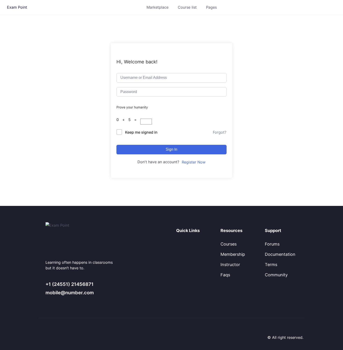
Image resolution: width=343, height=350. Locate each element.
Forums (272, 244)
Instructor (230, 264)
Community (276, 274)
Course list (187, 7)
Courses (228, 244)
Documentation (280, 254)
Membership (232, 254)
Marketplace (157, 7)
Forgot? (219, 132)
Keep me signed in (141, 132)
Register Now (194, 162)
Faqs (225, 274)
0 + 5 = (128, 119)
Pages (211, 7)
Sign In (171, 149)
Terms (271, 264)
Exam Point (17, 7)
